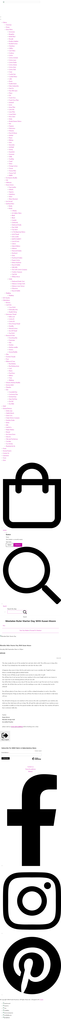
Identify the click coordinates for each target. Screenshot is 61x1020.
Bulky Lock (12, 316)
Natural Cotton (13, 328)
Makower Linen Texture (18, 286)
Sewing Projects (7, 450)
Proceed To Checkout (35, 630)
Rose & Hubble (16, 265)
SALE (4, 406)
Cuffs (10, 79)
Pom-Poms (12, 373)
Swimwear (11, 154)
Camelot (14, 220)
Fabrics (5, 22)
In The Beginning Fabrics (18, 232)
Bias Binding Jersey (14, 366)
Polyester (11, 130)
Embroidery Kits (13, 309)
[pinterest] (32, 994)
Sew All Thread (13, 330)
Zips (7, 389)
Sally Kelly (14, 267)
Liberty (14, 243)
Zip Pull (11, 401)
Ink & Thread (15, 234)
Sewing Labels (10, 385)
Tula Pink (14, 274)
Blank (13, 215)
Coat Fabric (12, 50)
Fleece (10, 93)
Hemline (11, 345)
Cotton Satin (12, 67)
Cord (10, 368)
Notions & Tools (10, 335)
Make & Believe (16, 246)
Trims (10, 378)
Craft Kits (8, 305)
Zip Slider (11, 403)
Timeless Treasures (17, 272)
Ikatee (7, 422)
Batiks (10, 206)
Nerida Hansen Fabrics (15, 121)
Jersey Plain (12, 107)
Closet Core (9, 415)
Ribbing (11, 140)
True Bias (8, 441)
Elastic (10, 370)
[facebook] (32, 865)
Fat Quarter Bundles (11, 177)
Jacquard (11, 102)
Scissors (11, 349)
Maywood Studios (16, 250)
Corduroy (11, 53)
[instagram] (32, 933)
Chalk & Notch (10, 413)
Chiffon (11, 48)
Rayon (10, 137)
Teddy (10, 156)
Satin (10, 142)
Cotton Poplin (13, 62)
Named (8, 432)
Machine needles (13, 347)
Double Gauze (13, 83)
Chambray (12, 46)
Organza (11, 126)
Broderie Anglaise (13, 41)
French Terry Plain (14, 100)
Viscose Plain (12, 170)
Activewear (12, 32)
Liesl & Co (8, 427)
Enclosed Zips (12, 396)
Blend (13, 217)
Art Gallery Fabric (16, 213)
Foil (10, 95)
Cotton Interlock (13, 57)
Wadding (8, 293)
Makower (14, 248)
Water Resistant (13, 199)
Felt (7, 180)
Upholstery (12, 194)
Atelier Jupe (9, 410)
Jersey (10, 104)
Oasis (13, 255)
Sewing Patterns (7, 408)
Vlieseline (8, 387)
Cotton (11, 55)
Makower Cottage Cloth (18, 283)
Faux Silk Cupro (13, 90)
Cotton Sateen (13, 64)
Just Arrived (9, 201)
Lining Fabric (12, 114)
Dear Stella (15, 227)
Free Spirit (15, 229)
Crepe (10, 72)
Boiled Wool (12, 36)
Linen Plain (12, 112)
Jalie (7, 425)
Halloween (9, 182)
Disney (8, 27)
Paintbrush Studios (17, 257)
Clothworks (15, 222)
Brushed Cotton (13, 43)
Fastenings (12, 340)
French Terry (12, 97)
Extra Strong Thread (14, 323)
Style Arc (8, 436)
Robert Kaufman (16, 262)
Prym (7, 359)
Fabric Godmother (14, 86)
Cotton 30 (12, 321)
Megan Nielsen (10, 429)
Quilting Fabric (10, 203)
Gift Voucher (6, 297)
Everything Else (13, 338)
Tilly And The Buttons (12, 439)
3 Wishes (14, 210)
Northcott (14, 253)
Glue (10, 342)
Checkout (18, 544)
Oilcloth (11, 189)
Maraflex (11, 326)
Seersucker (12, 144)
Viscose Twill (12, 173)
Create (41, 999)
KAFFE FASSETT (16, 239)
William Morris (16, 276)
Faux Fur (11, 88)
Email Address (5, 752)
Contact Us (6, 453)
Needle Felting (13, 312)
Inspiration (6, 455)
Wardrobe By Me (10, 446)
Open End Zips (13, 399)
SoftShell (11, 147)
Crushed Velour (13, 76)
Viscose (11, 168)
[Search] (25, 612)
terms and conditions (17, 726)
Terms (4, 458)
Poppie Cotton (16, 260)
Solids (10, 279)
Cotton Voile (12, 69)
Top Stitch (12, 333)
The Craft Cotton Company (19, 269)
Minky (10, 119)
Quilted (11, 135)
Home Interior (10, 185)
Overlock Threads (10, 356)
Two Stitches (9, 443)
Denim (10, 81)
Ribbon (11, 375)
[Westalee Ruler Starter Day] (2, 641)
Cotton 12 (11, 319)
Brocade (11, 39)
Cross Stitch (12, 307)
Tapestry (11, 192)
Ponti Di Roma (13, 133)
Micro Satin (12, 116)
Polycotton (15, 288)
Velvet (10, 163)
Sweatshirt (12, 152)
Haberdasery (6, 300)
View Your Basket (24, 630)
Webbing (11, 380)
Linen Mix (11, 109)
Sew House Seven (10, 434)
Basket (10, 544)
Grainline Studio (10, 420)
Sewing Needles (13, 352)
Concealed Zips (13, 392)
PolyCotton (12, 128)
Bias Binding (12, 363)
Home (4, 448)
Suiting (11, 149)
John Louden (15, 236)
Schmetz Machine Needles (13, 382)
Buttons (8, 302)
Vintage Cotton (13, 166)
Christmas (8, 24)
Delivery (30, 771)
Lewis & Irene (15, 241)
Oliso (7, 354)
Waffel (10, 175)
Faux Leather (12, 187)
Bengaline (11, 34)
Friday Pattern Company (12, 418)
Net (10, 123)
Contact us (30, 766)
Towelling (11, 159)
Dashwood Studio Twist (18, 281)
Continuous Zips (13, 394)
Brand (10, 208)
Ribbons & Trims (10, 361)
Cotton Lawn (12, 60)
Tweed (10, 161)
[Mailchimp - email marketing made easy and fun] (36, 759)
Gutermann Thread (11, 314)
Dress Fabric (9, 29)
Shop (4, 625)
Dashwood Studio (16, 225)
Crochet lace (12, 74)
